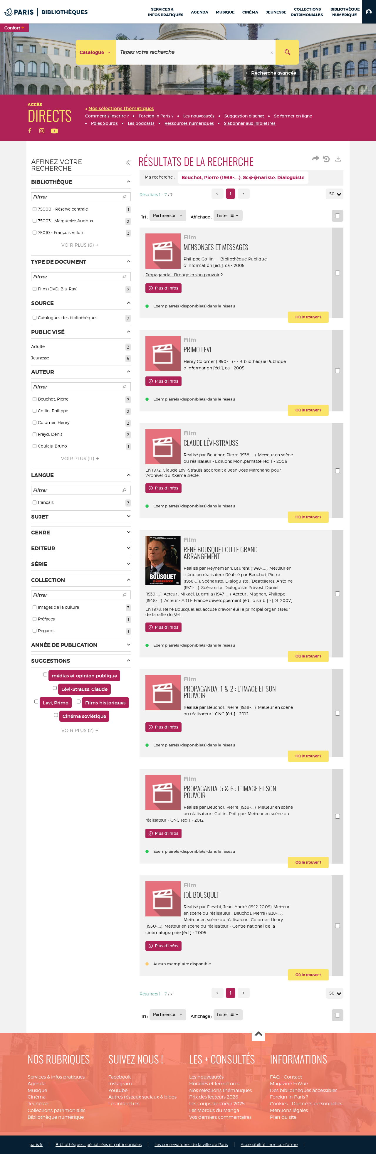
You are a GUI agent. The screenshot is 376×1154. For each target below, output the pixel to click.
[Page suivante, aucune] (244, 194)
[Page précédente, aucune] (218, 194)
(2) (78, 730)
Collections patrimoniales (56, 1110)
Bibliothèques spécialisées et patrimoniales (99, 1144)
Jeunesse (38, 1103)
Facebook (119, 1077)
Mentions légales (289, 1110)
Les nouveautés (206, 1077)
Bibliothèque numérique (56, 1117)
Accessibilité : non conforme (269, 1144)
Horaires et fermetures (214, 1083)
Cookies (279, 1103)
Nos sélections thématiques (220, 1090)
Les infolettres (123, 1103)
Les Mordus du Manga (214, 1110)
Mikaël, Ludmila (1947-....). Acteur (213, 593)
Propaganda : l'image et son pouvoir (182, 274)
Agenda (37, 1083)
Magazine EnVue (289, 1083)
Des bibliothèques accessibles (303, 1090)
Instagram (120, 1083)
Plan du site (283, 1117)
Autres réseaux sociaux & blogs (142, 1097)
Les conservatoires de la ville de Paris (191, 1144)
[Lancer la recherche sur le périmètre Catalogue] (287, 52)
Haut (258, 1034)
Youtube (117, 1090)
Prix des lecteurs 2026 (213, 1097)
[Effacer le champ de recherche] (272, 52)
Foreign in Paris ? (289, 1097)
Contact (293, 1077)
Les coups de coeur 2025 (217, 1103)
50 (332, 193)
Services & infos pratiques (56, 1077)
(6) (78, 245)
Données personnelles (317, 1103)
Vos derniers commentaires (220, 1117)
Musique (37, 1090)
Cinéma (37, 1097)
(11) (78, 458)
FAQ (275, 1077)
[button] (369, 11)
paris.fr (36, 1144)
